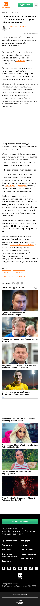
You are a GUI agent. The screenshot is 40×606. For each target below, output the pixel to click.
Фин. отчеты (27, 550)
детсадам (22, 186)
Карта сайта (27, 558)
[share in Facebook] (13, 283)
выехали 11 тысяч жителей (22, 245)
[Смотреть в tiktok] (31, 568)
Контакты (6, 550)
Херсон (6, 272)
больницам (10, 186)
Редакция (7, 545)
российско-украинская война (14, 276)
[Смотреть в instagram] (9, 568)
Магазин (25, 545)
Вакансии (6, 561)
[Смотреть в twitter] (25, 568)
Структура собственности (9, 555)
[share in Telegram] (22, 283)
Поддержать (25, 5)
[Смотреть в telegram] (14, 568)
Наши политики (29, 554)
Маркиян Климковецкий (17, 26)
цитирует (20, 61)
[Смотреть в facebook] (3, 568)
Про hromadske (9, 541)
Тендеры (25, 541)
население (19, 272)
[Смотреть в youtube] (20, 568)
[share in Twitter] (17, 283)
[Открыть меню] (36, 5)
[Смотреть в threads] (36, 568)
